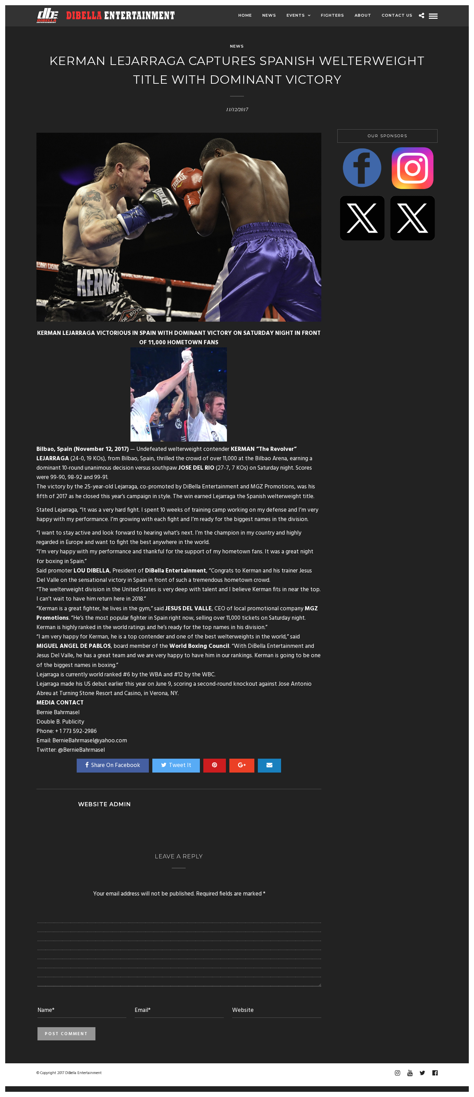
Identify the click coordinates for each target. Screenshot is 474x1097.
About (363, 15)
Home (245, 15)
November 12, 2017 (101, 449)
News (269, 15)
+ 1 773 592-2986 (76, 731)
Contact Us (397, 15)
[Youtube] (410, 1073)
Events (296, 15)
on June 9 (159, 684)
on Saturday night (283, 618)
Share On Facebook (115, 765)
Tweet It (180, 765)
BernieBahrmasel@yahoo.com (89, 740)
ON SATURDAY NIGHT (263, 333)
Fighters (332, 15)
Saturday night (275, 468)
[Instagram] (397, 1073)
